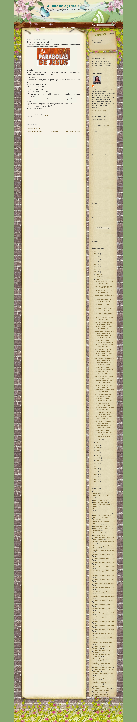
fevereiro (98, 458)
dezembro (99, 274)
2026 (95, 251)
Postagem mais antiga (73, 131)
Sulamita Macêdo (100, 86)
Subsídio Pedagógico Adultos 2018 (103, 567)
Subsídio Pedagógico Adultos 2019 (103, 571)
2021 (95, 264)
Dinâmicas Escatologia (100, 502)
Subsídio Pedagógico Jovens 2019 (103, 625)
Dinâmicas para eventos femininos (103, 509)
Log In (72, 27)
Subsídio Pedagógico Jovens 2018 (103, 621)
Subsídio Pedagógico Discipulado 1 (103, 592)
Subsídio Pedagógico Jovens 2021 (103, 600)
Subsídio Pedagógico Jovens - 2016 (103, 608)
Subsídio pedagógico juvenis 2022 (103, 673)
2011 (95, 479)
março (97, 455)
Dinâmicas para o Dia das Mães (102, 513)
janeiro (98, 460)
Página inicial (54, 131)
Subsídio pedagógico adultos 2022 (103, 583)
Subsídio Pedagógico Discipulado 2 (103, 596)
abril (97, 453)
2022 (95, 261)
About (57, 27)
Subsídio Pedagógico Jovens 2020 (103, 629)
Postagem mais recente (34, 131)
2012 (95, 476)
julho (97, 445)
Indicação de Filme (98, 533)
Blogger (107, 125)
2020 (95, 267)
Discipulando (97, 524)
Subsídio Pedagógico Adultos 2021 (103, 579)
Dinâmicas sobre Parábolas (101, 522)
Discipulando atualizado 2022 (102, 526)
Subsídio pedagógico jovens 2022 (103, 638)
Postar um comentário (33, 128)
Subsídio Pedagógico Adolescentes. (103, 550)
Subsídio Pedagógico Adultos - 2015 (104, 554)
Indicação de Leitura (99, 535)
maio (97, 450)
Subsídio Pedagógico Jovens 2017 (103, 617)
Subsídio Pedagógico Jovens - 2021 (103, 613)
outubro (98, 279)
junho (97, 447)
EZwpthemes (109, 712)
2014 (95, 471)
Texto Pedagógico (98, 699)
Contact (65, 27)
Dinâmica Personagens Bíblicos (102, 496)
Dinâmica (37, 117)
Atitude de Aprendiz (62, 5)
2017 (95, 464)
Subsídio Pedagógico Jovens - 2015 (103, 604)
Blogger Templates (98, 709)
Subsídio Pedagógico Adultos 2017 (103, 562)
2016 (95, 466)
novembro (99, 277)
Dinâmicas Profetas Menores (101, 515)
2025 (95, 254)
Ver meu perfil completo (100, 110)
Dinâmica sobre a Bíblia (100, 500)
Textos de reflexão (98, 701)
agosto (98, 442)
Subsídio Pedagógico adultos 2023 (103, 588)
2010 (95, 482)
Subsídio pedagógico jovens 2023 (103, 642)
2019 (95, 269)
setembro (98, 440)
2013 (95, 474)
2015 (95, 469)
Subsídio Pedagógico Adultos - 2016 (104, 558)
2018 (95, 272)
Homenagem (97, 531)
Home (43, 27)
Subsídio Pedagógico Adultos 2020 (103, 575)
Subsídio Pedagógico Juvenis (102, 667)
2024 (95, 256)
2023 (95, 259)
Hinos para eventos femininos (102, 528)
